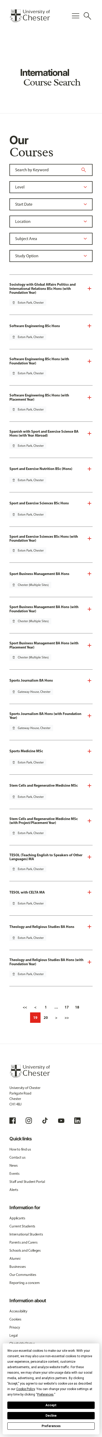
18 (77, 1007)
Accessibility (18, 1311)
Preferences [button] (45, 1394)
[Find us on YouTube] (61, 1120)
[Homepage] (29, 15)
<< (25, 1007)
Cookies (15, 1319)
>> (67, 1017)
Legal (13, 1335)
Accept (51, 1405)
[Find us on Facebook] (12, 1120)
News (13, 1165)
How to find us (20, 1149)
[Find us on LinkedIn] (77, 1120)
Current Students (22, 1226)
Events (14, 1173)
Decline (51, 1415)
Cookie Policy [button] (25, 1389)
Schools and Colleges (25, 1250)
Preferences (51, 1426)
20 (46, 1017)
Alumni (14, 1258)
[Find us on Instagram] (29, 1120)
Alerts (13, 1190)
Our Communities (22, 1275)
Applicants (17, 1218)
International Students (26, 1234)
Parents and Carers (23, 1242)
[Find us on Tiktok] (45, 1120)
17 (67, 1007)
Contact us (17, 1157)
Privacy (14, 1327)
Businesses (17, 1266)
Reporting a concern (24, 1283)
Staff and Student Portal (27, 1181)
